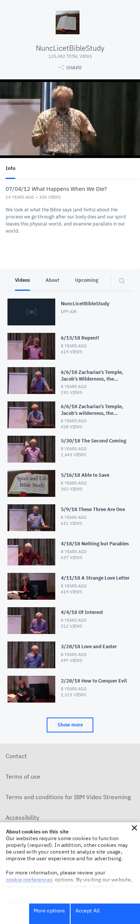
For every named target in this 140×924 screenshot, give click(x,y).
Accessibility (22, 817)
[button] (134, 827)
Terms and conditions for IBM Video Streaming (68, 797)
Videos (22, 280)
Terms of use (23, 776)
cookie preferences (29, 879)
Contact (16, 756)
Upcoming (86, 280)
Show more (70, 725)
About (52, 280)
